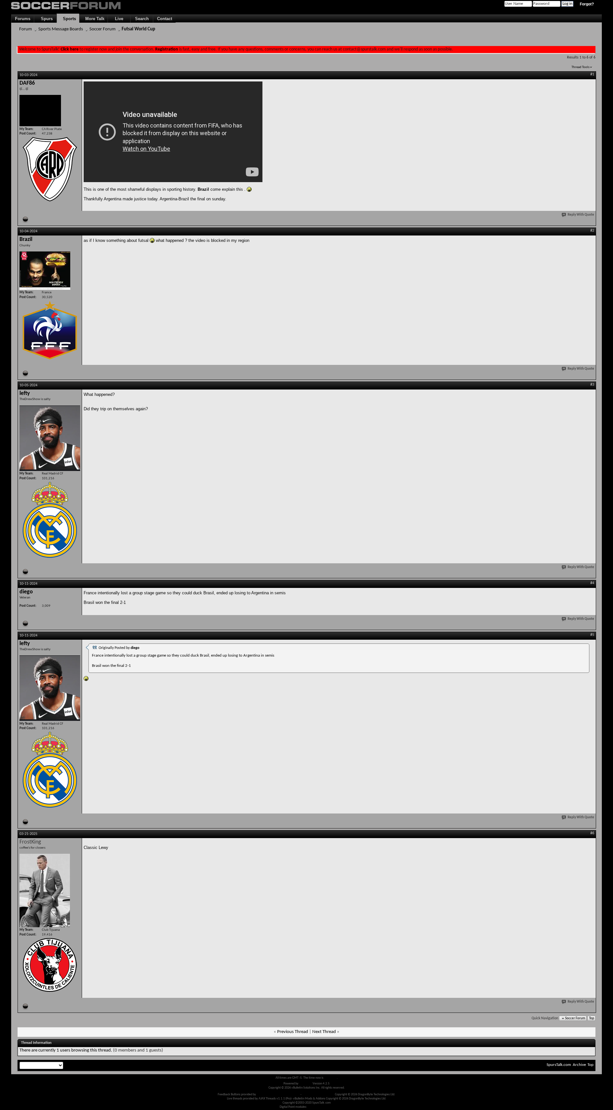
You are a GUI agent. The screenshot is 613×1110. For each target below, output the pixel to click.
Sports (68, 18)
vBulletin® (305, 1083)
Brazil (203, 189)
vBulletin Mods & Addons (318, 1094)
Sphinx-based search (321, 1107)
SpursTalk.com (559, 1065)
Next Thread (324, 1031)
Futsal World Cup (138, 29)
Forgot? (587, 4)
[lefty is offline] (49, 438)
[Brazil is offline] (44, 270)
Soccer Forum (102, 29)
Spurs (45, 18)
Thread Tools (580, 67)
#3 (592, 385)
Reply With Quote (581, 215)
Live (119, 18)
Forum (25, 29)
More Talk (93, 18)
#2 (592, 231)
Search (142, 18)
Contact (164, 18)
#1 (592, 74)
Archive (579, 1065)
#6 (592, 833)
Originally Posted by (119, 648)
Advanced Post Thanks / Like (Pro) (278, 1094)
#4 (592, 583)
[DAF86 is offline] (40, 110)
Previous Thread (292, 1031)
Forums (22, 18)
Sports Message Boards (60, 29)
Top (591, 1018)
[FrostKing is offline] (44, 890)
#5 (592, 635)
